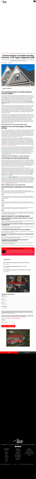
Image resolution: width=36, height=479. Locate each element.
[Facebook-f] (15, 446)
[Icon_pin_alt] (18, 446)
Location (18, 449)
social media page (11, 245)
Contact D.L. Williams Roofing (8, 326)
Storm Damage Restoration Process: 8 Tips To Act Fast (15, 266)
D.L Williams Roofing (6, 145)
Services (29, 449)
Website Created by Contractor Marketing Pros (27, 464)
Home (2, 53)
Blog (5, 53)
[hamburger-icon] (35, 1)
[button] (33, 88)
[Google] (20, 446)
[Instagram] (17, 446)
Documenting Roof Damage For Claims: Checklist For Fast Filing (17, 270)
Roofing (7, 53)
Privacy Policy (15, 464)
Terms (19, 464)
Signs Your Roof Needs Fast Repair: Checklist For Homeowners (16, 262)
